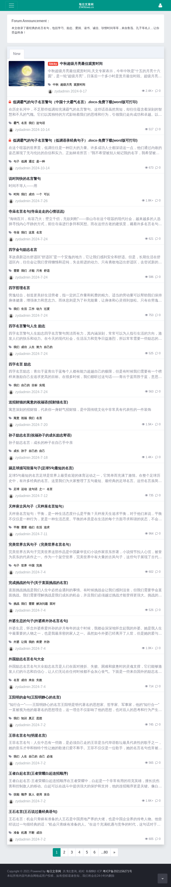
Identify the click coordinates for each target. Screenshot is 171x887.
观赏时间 (79, 84)
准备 (16, 832)
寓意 (16, 418)
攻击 (47, 794)
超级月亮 (66, 84)
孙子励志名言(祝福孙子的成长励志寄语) (40, 435)
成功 (32, 194)
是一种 (40, 161)
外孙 (47, 642)
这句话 (40, 123)
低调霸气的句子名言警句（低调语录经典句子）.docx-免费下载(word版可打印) (75, 140)
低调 (24, 161)
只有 (39, 270)
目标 (34, 385)
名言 (24, 123)
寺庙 (16, 232)
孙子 (24, 451)
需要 (16, 270)
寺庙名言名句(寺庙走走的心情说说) (36, 211)
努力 (39, 347)
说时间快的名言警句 (25, 178)
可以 (47, 194)
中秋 (56, 84)
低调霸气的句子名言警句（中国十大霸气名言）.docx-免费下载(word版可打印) (75, 102)
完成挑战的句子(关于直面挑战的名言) (38, 583)
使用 (39, 794)
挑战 (16, 603)
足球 (16, 489)
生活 (24, 308)
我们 (32, 123)
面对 (52, 603)
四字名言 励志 (20, 364)
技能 (16, 794)
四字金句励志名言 (23, 250)
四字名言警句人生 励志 (27, 326)
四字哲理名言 (19, 288)
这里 (32, 232)
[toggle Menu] (11, 5)
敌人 (32, 794)
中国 (32, 565)
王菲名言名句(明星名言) (28, 735)
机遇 (24, 832)
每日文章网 (54, 871)
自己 (42, 451)
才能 (32, 270)
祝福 (24, 418)
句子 (16, 161)
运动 (24, 489)
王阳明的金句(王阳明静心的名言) (35, 697)
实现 (42, 385)
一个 (39, 194)
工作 (32, 308)
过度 (47, 308)
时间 (16, 194)
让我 (24, 642)
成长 (16, 451)
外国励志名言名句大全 (26, 659)
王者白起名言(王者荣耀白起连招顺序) (38, 773)
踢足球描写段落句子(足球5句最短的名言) (41, 468)
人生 (32, 347)
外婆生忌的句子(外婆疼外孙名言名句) (38, 621)
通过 (32, 161)
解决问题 (42, 603)
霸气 (16, 123)
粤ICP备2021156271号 (117, 871)
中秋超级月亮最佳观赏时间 (81, 63)
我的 (32, 642)
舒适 (47, 270)
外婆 (16, 642)
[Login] (160, 5)
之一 (42, 489)
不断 (32, 832)
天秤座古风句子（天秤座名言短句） (37, 506)
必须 (50, 756)
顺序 (24, 794)
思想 (39, 718)
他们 (32, 527)
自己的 (48, 347)
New (16, 54)
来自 (32, 680)
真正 (32, 718)
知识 (24, 718)
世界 (24, 565)
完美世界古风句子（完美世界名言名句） (41, 544)
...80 (104, 852)
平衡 (16, 527)
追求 (47, 527)
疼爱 (39, 642)
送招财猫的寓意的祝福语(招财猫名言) (38, 402)
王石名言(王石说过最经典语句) (33, 812)
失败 (39, 680)
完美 (39, 565)
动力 (39, 308)
